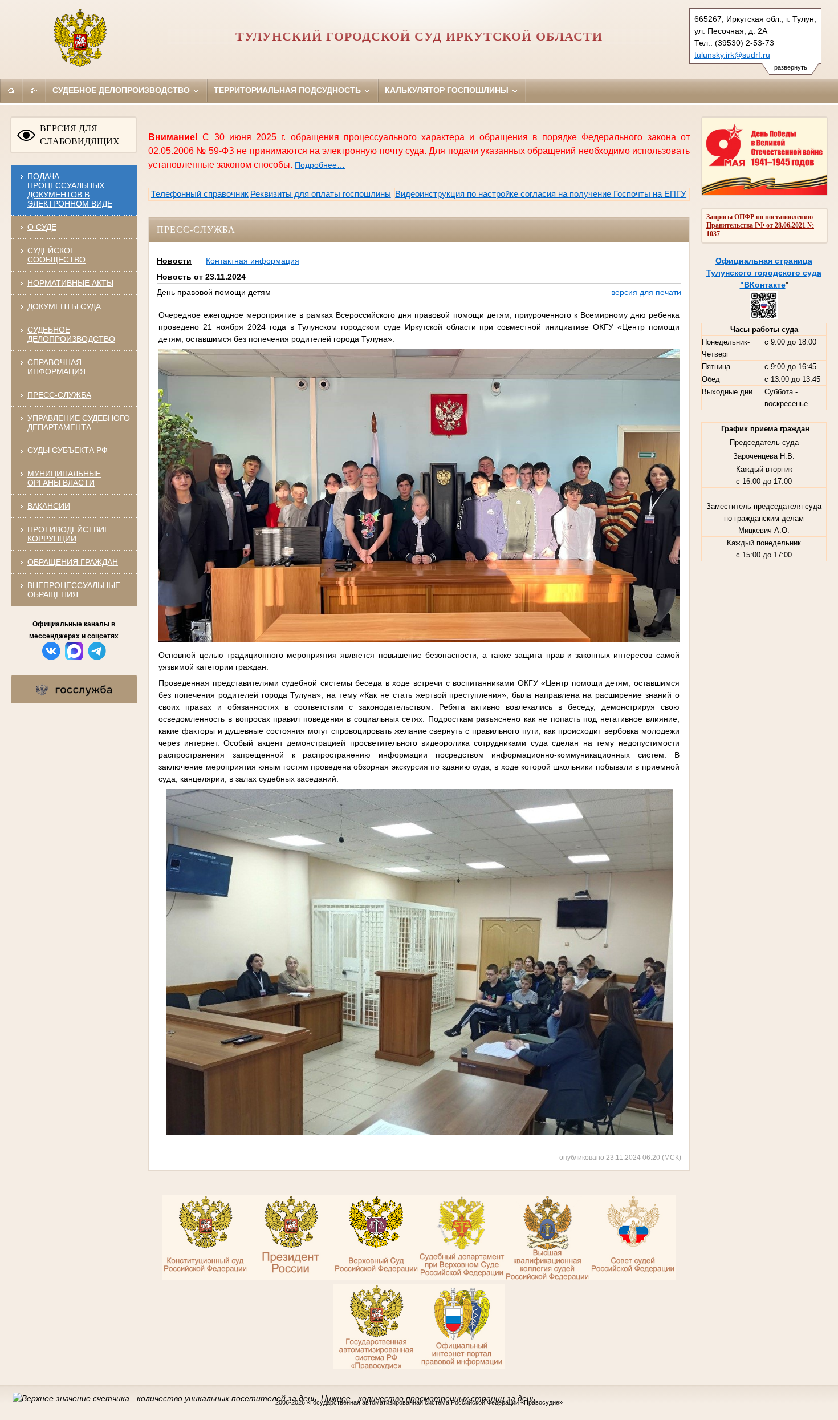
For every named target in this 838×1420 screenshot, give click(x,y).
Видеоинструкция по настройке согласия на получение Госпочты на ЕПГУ (540, 194)
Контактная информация (252, 260)
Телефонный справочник (200, 194)
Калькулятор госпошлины (448, 90)
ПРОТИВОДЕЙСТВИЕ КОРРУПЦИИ (68, 534)
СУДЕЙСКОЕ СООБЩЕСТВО (56, 255)
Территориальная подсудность (288, 90)
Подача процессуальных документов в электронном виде (69, 190)
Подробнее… (320, 164)
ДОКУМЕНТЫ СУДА (64, 306)
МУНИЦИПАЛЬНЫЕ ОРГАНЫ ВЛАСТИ (64, 478)
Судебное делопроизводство (122, 90)
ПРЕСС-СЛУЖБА (59, 394)
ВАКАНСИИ (48, 506)
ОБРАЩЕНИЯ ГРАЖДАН (72, 562)
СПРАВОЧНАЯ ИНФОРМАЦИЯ (56, 367)
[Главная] (11, 90)
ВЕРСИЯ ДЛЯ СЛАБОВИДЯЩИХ (80, 134)
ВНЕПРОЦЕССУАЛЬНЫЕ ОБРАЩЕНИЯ (73, 590)
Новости (174, 260)
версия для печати (646, 292)
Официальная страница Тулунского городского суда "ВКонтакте (763, 272)
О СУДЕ (41, 227)
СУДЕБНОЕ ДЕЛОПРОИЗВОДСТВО (71, 334)
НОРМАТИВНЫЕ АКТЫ (70, 283)
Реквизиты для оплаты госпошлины (320, 194)
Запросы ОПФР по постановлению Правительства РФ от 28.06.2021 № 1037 (760, 225)
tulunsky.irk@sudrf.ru (732, 54)
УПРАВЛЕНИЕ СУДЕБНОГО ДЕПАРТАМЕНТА (78, 423)
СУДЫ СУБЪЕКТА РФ (67, 450)
